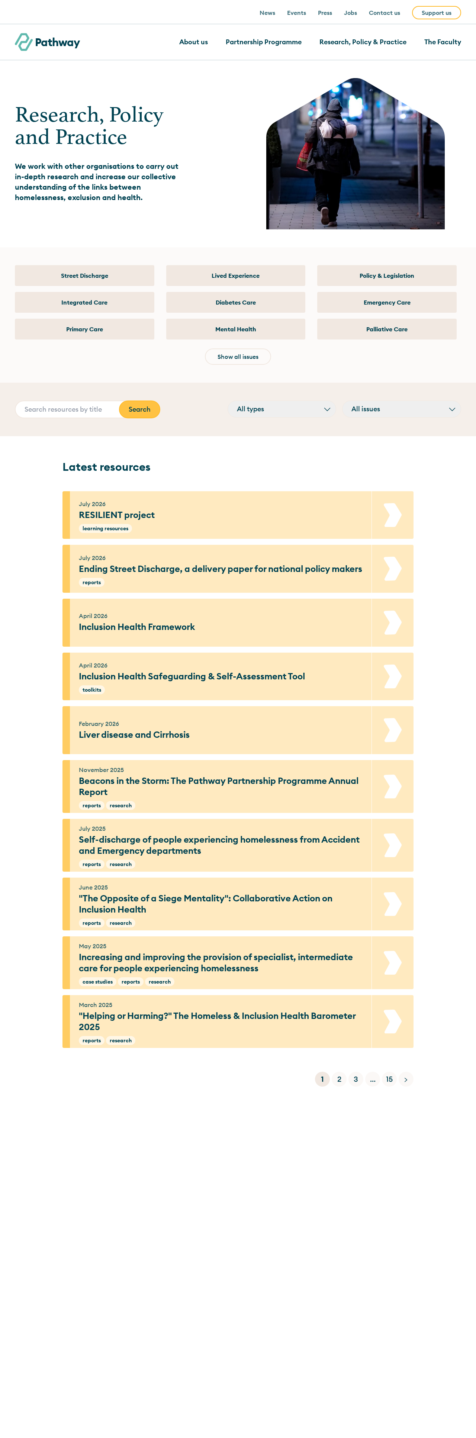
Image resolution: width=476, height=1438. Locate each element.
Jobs (350, 12)
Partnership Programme (264, 42)
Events (296, 12)
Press (325, 12)
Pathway (57, 42)
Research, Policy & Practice (362, 42)
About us (193, 42)
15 (389, 1079)
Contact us (384, 12)
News (267, 12)
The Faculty (442, 42)
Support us (436, 12)
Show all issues (238, 356)
